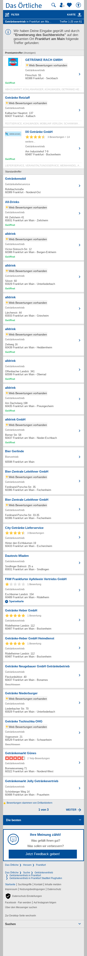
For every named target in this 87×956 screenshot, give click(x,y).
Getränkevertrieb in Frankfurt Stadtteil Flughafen (36, 878)
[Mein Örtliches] (63, 5)
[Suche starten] (54, 5)
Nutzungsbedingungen (32, 889)
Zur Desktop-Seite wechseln (20, 915)
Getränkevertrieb (44, 872)
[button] (23, 896)
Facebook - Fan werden (18, 902)
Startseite (10, 884)
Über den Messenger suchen (21, 907)
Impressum (11, 889)
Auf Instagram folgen (45, 902)
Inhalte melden (53, 884)
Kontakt (38, 884)
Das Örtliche (12, 865)
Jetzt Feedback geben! (42, 854)
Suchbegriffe (25, 884)
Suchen (10, 924)
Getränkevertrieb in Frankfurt (25, 875)
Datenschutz (54, 889)
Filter (15, 14)
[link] (79, 14)
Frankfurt (41, 865)
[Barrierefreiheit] (79, 5)
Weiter (71, 809)
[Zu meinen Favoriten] (70, 5)
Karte (71, 14)
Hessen (27, 865)
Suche (26, 872)
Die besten (13, 820)
